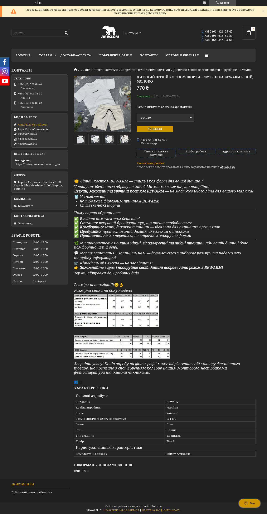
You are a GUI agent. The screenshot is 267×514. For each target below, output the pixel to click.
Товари (45, 55)
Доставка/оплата (75, 55)
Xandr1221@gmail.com (32, 124)
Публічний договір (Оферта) (31, 492)
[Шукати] (66, 33)
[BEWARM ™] (110, 32)
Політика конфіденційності (161, 510)
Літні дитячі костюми (101, 70)
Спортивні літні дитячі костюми (145, 70)
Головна (23, 55)
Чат (252, 503)
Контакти (149, 55)
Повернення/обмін (115, 55)
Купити (157, 129)
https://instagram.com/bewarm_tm (38, 164)
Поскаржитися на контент (121, 510)
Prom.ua (156, 506)
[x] (80, 383)
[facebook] (76, 383)
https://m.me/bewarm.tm (33, 129)
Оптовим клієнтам (182, 55)
